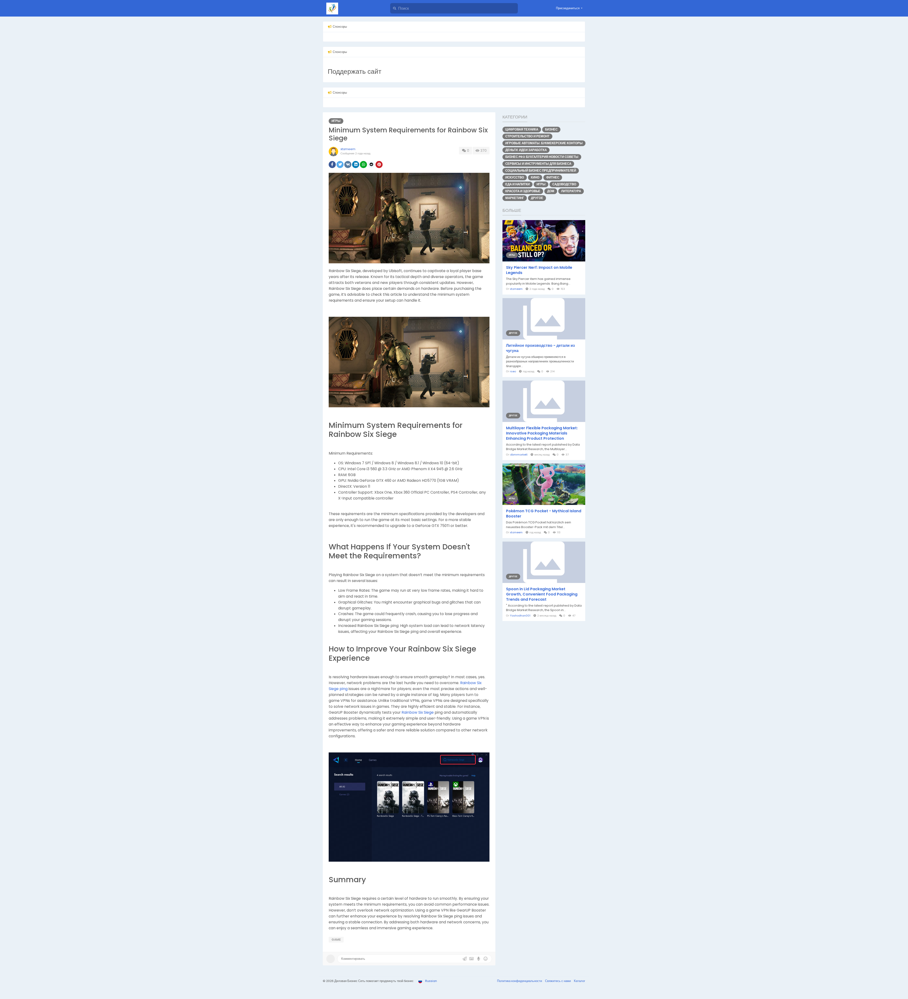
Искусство (514, 177)
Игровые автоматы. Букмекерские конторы (544, 143)
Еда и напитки (517, 184)
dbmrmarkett (519, 454)
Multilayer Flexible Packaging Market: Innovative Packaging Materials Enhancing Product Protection (542, 433)
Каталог (579, 981)
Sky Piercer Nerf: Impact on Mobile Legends (539, 270)
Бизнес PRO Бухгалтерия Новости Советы (541, 157)
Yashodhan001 (520, 615)
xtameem (347, 149)
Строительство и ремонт (527, 136)
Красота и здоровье (522, 191)
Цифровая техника (521, 129)
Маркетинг (514, 198)
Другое (537, 198)
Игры (336, 121)
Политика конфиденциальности (520, 981)
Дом (550, 191)
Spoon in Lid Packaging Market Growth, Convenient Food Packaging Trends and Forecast (541, 594)
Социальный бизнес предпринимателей (540, 170)
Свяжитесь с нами (558, 981)
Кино (535, 177)
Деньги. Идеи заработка (526, 150)
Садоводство (564, 184)
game (336, 939)
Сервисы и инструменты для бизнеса (538, 163)
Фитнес (552, 177)
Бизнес (551, 129)
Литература (571, 191)
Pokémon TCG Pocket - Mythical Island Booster (543, 513)
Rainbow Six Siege (418, 712)
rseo (513, 371)
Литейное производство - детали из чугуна (540, 348)
